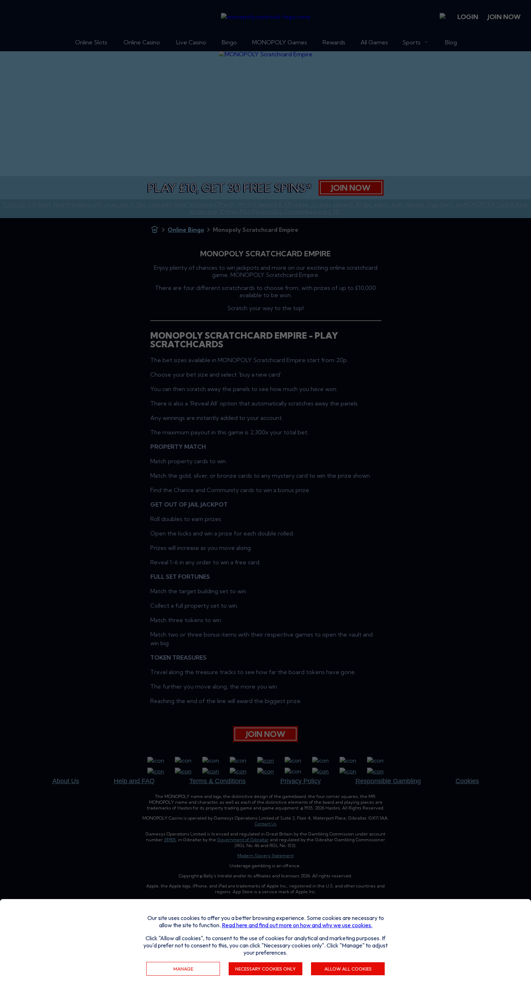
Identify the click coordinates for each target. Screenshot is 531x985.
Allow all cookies (348, 969)
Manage (183, 969)
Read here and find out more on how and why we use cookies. (297, 925)
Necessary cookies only (265, 969)
